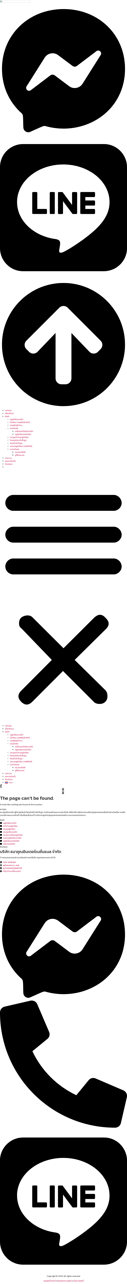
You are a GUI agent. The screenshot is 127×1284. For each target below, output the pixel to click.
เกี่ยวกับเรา (9, 413)
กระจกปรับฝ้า (20, 452)
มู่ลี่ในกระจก (19, 455)
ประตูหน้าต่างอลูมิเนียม (19, 437)
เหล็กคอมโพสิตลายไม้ (24, 431)
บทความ (8, 458)
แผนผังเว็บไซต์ (50, 1280)
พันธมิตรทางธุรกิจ (64, 1280)
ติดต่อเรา (9, 464)
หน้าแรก (8, 410)
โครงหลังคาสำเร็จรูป (18, 440)
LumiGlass (14, 449)
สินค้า (7, 416)
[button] (63, 596)
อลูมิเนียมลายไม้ (16, 419)
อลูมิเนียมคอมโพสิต (23, 434)
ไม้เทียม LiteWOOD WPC (20, 422)
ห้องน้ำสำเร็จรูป (16, 443)
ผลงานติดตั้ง (10, 461)
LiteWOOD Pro (16, 425)
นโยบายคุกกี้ (78, 1280)
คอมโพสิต (14, 428)
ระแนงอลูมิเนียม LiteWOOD (21, 446)
